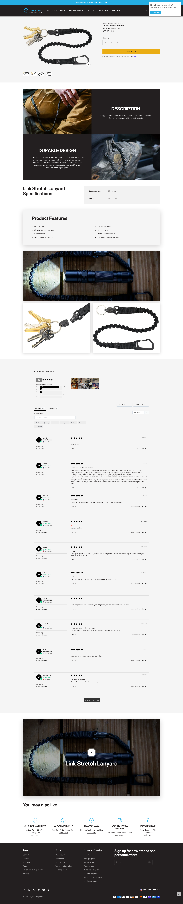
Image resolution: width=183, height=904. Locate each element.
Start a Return (28, 862)
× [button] (179, 4)
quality (46, 423)
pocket (73, 423)
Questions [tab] (52, 408)
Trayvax (55, 423)
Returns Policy (61, 862)
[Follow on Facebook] (24, 889)
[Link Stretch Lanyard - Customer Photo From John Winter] (74, 380)
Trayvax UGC (89, 866)
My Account (60, 855)
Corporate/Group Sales (93, 877)
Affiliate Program (90, 873)
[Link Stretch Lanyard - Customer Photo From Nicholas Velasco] (74, 386)
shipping (39, 427)
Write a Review (142, 405)
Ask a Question (125, 405)
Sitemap (26, 873)
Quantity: (106, 38)
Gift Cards (26, 859)
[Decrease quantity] (105, 42)
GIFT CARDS (103, 11)
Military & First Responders (33, 870)
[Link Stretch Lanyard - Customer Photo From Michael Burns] (95, 386)
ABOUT (89, 11)
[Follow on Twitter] (29, 889)
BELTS (62, 11)
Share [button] (74, 449)
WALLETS (51, 11)
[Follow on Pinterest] (38, 889)
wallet (38, 423)
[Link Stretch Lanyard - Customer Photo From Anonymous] (88, 380)
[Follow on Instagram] (34, 889)
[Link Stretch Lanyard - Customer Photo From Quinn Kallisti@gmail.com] (81, 380)
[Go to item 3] (41, 74)
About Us (87, 855)
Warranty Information (63, 866)
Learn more (156, 12)
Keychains (110, 23)
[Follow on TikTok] (48, 889)
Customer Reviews (91, 881)
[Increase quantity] (117, 42)
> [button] (92, 700)
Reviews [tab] (38, 408)
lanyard (64, 423)
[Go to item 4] (49, 74)
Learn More (35, 835)
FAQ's (25, 866)
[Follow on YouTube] (43, 889)
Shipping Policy (61, 870)
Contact (26, 855)
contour (82, 423)
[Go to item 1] (26, 74)
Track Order (59, 859)
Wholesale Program (91, 870)
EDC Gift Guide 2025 (91, 859)
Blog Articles (89, 862)
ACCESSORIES (75, 11)
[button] (143, 449)
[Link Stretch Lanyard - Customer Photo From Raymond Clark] (81, 386)
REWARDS (116, 11)
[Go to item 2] (33, 74)
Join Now (148, 835)
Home (104, 23)
